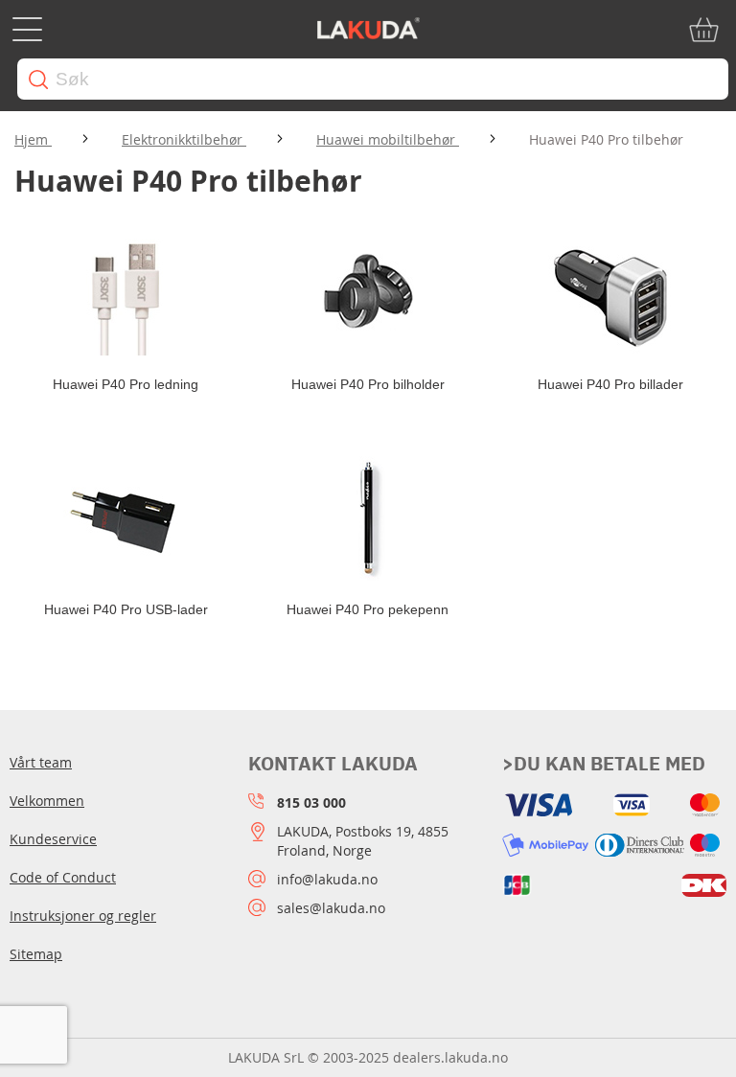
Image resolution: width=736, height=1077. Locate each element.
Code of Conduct (63, 877)
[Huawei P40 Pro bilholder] (368, 293)
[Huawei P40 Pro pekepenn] (368, 518)
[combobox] (372, 79)
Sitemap (36, 954)
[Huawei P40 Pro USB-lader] (126, 518)
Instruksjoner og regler (83, 915)
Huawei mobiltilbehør (387, 139)
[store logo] (368, 29)
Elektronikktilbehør (184, 139)
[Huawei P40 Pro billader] (610, 293)
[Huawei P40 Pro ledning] (126, 293)
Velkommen (47, 800)
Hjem (33, 139)
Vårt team (41, 762)
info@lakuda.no (327, 879)
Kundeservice (53, 839)
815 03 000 (311, 802)
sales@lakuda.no (331, 908)
